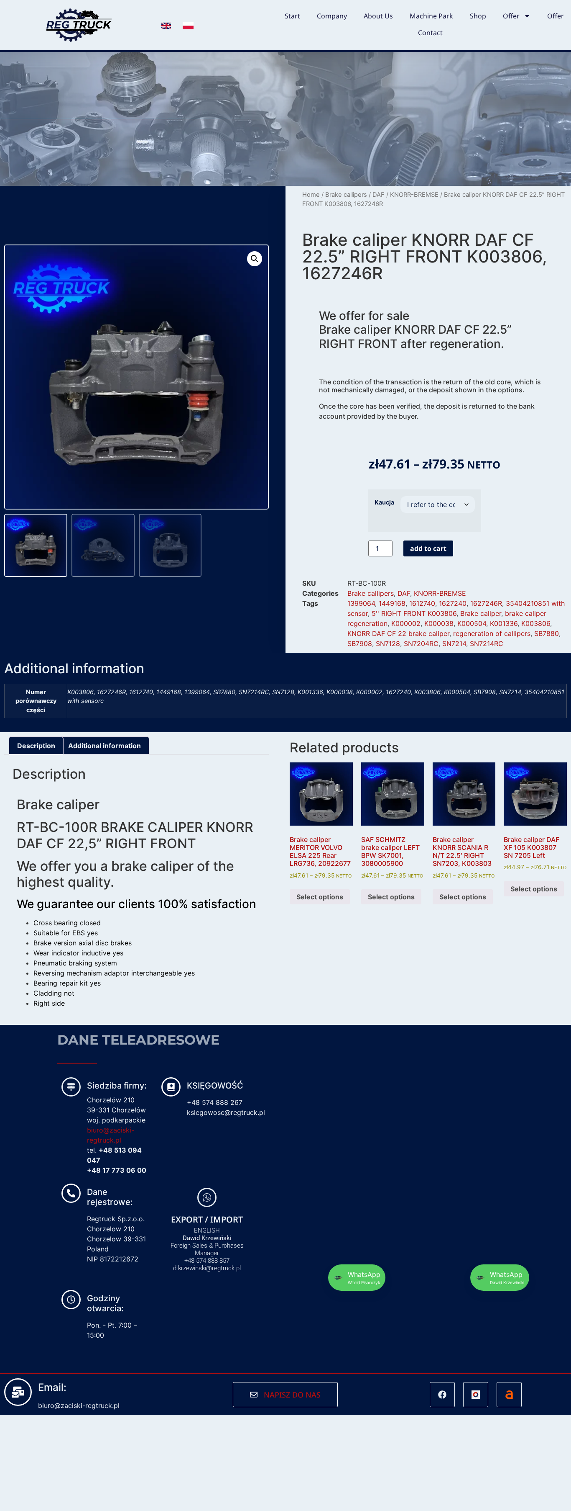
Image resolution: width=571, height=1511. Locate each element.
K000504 (471, 623)
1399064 (361, 603)
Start (292, 16)
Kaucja (384, 502)
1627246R (486, 603)
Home (311, 194)
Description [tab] (36, 745)
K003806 (535, 623)
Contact (430, 32)
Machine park (431, 16)
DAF (378, 194)
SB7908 (359, 643)
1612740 (422, 603)
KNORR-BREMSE (414, 194)
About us (378, 16)
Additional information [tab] (104, 745)
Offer (511, 16)
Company (332, 16)
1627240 (452, 603)
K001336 (503, 623)
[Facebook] (442, 1394)
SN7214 (454, 643)
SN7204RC (421, 643)
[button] (254, 258)
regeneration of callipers (491, 633)
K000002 (406, 623)
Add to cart (428, 548)
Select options (319, 897)
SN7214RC (486, 643)
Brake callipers (346, 194)
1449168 (392, 603)
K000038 (439, 623)
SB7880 (546, 633)
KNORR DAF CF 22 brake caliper (398, 633)
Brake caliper (480, 613)
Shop (478, 16)
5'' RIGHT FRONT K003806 (414, 613)
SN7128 (388, 643)
